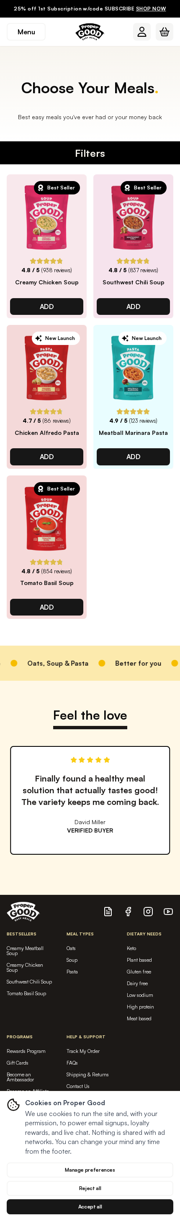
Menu (26, 32)
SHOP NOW (151, 8)
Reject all (90, 1188)
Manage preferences (90, 1170)
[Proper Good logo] (90, 32)
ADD (47, 306)
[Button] (142, 32)
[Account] (142, 32)
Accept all (90, 1206)
